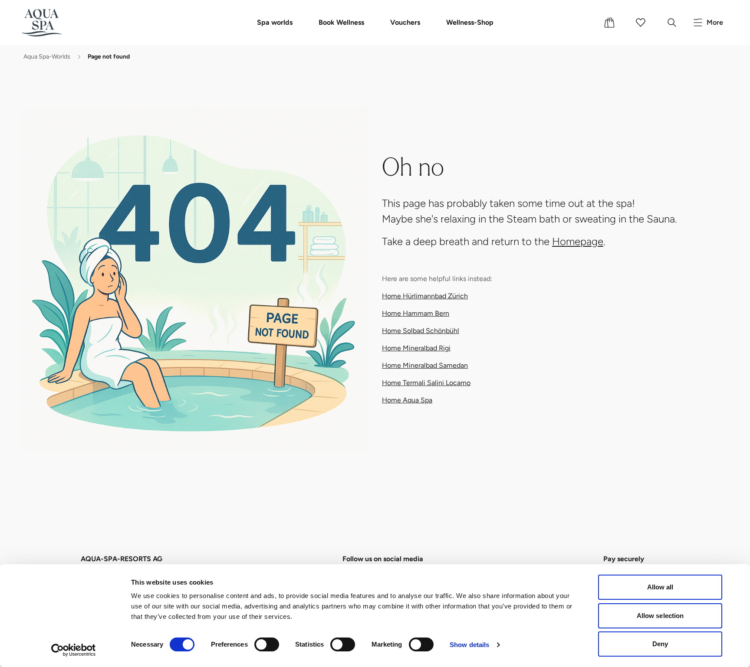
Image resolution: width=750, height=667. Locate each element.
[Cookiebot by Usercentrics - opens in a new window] (74, 650)
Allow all (660, 587)
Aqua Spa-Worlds (46, 56)
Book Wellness (341, 22)
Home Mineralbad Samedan (425, 365)
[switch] (266, 644)
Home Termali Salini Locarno (426, 383)
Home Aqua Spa (407, 400)
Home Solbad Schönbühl (420, 331)
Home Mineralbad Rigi (416, 348)
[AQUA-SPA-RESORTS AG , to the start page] (55, 22)
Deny (660, 643)
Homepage (577, 241)
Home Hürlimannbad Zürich (425, 296)
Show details (469, 644)
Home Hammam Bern (415, 313)
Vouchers (405, 22)
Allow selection (660, 615)
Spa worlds (275, 22)
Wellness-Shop (469, 22)
